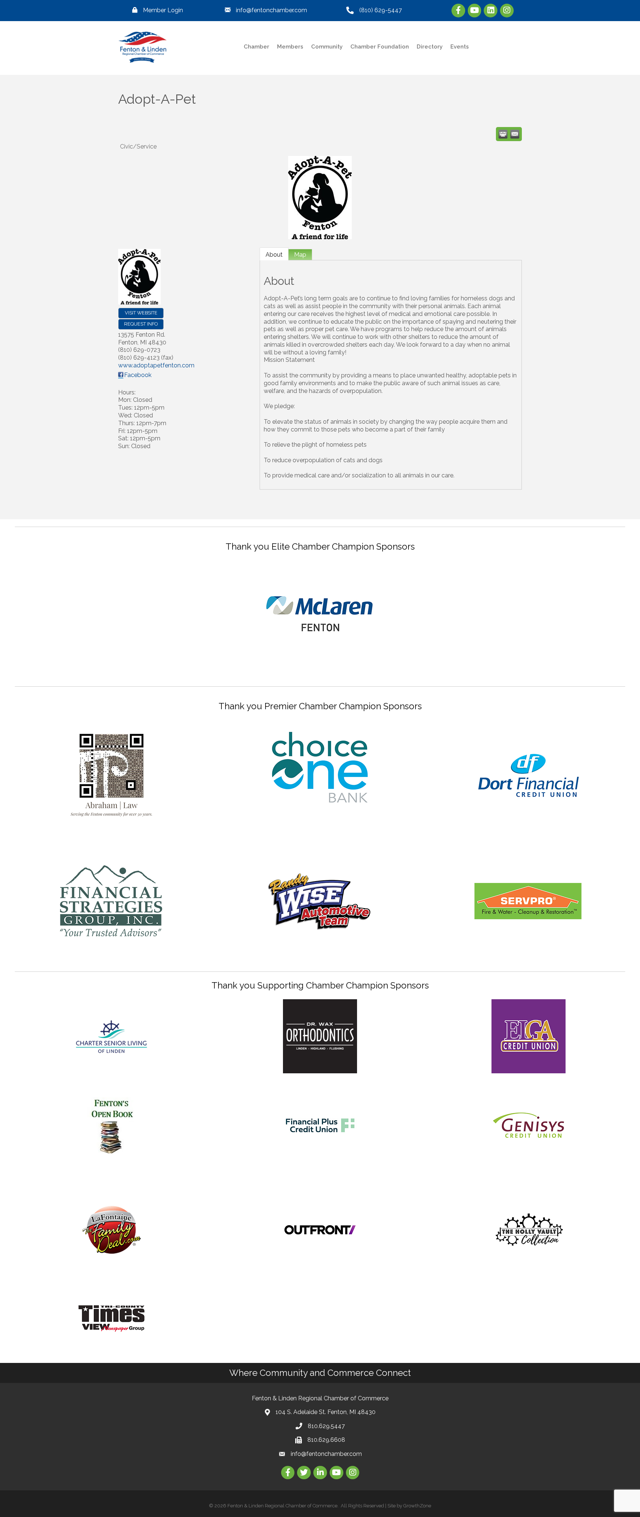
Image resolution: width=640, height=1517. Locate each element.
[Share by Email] (514, 134)
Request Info (141, 324)
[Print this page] (503, 134)
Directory (430, 46)
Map (300, 254)
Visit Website (141, 313)
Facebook (137, 375)
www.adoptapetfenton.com (156, 365)
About (274, 254)
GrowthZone (417, 1505)
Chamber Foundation (379, 46)
